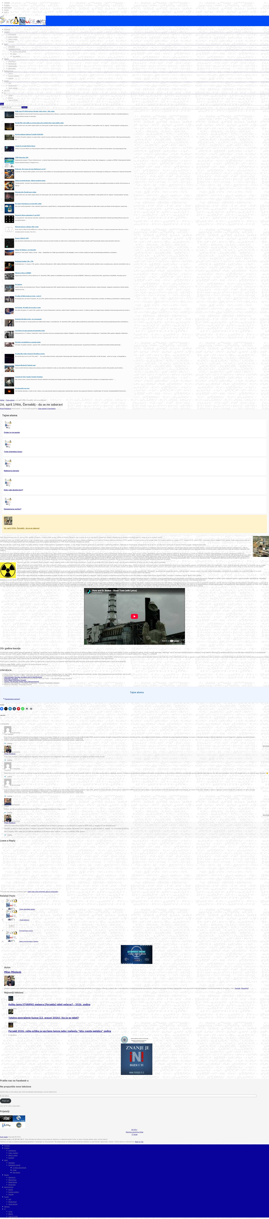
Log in (6, 12)
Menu (2, 104)
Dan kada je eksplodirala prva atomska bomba (28, 342)
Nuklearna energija (11, 470)
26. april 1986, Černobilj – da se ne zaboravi (21, 528)
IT (4, 93)
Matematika (12, 66)
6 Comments (51, 408)
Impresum (8, 7)
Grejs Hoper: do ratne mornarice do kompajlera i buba (30, 330)
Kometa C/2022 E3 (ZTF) (22, 238)
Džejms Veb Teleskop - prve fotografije (25, 250)
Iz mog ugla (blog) (19, 51)
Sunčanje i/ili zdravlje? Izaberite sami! (25, 365)
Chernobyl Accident (11, 678)
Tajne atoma (12, 88)
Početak (7, 29)
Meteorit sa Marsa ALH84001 (23, 273)
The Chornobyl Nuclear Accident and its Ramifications (23, 677)
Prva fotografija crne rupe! (22, 388)
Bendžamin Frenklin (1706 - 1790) (24, 261)
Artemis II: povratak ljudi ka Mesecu (25, 146)
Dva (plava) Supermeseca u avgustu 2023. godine (28, 204)
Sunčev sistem (13, 76)
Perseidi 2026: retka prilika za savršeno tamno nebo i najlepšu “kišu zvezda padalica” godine (59, 1031)
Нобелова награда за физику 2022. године (27, 227)
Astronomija (8, 71)
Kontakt (7, 3)
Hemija (6, 90)
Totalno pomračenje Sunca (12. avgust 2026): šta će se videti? (43, 1018)
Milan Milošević (5, 408)
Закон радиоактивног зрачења (28, 941)
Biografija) (244, 988)
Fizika (6, 81)
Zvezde (10, 78)
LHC (9, 83)
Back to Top (139, 1142)
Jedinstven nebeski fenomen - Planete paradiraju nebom (30, 180)
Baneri (6, 10)
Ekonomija (12, 64)
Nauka (6, 59)
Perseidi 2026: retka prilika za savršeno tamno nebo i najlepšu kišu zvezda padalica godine (39, 123)
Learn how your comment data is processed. (43, 891)
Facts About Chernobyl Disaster (15, 680)
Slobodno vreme (14, 49)
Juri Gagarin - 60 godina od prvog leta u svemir (28, 307)
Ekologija (11, 61)
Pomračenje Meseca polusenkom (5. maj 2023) (27, 215)
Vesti (6, 44)
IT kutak (134, 1134)
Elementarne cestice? (12, 509)
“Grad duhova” (24, 920)
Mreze (10, 98)
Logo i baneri (13, 37)
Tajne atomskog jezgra (13, 451)
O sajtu (6, 5)
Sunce (10, 73)
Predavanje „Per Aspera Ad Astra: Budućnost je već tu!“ (30, 169)
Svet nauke (4, 1137)
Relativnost (12, 86)
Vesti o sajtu (12, 39)
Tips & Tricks (13, 100)
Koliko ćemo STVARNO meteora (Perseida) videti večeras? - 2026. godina (35, 111)
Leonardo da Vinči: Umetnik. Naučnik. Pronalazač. (29, 377)
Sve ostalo (16, 56)
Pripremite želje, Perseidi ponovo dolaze (25, 192)
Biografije (12, 68)
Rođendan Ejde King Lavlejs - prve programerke (28, 319)
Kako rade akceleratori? (13, 490)
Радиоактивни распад (26, 930)
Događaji (11, 47)
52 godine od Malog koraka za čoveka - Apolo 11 (28, 296)
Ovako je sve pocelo (12, 432)
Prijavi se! (5, 1101)
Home (2, 400)
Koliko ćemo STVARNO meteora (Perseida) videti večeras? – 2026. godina (49, 1004)
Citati (14, 54)
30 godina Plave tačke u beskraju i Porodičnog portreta (30, 354)
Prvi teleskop (18, 284)
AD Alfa (134, 1129)
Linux (10, 95)
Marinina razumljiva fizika (134, 1132)
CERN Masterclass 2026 (21, 157)
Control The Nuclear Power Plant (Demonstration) (21, 681)
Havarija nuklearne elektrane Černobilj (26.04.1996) (29, 134)
